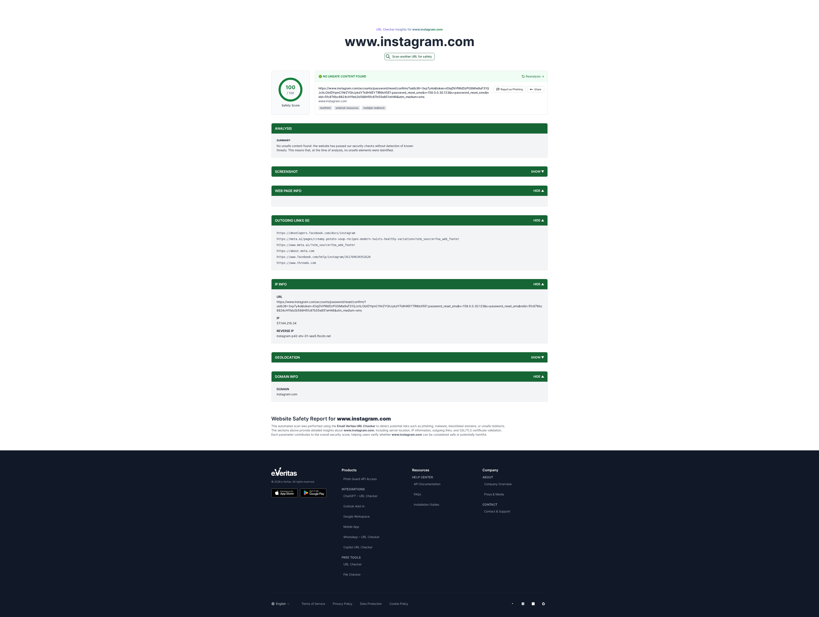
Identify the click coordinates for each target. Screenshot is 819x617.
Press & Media (494, 494)
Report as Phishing (512, 89)
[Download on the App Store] (284, 493)
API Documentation (427, 484)
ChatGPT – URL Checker (360, 496)
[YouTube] (512, 604)
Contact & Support (497, 511)
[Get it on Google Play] (313, 493)
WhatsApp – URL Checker (361, 537)
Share (537, 89)
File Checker (352, 574)
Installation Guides (426, 504)
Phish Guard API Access (360, 479)
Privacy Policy (342, 603)
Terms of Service (313, 603)
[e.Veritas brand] (298, 471)
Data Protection (371, 603)
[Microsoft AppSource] (533, 604)
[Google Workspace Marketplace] (543, 604)
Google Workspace (356, 516)
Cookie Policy (398, 603)
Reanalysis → (535, 76)
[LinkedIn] (523, 604)
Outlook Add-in (353, 506)
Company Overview (498, 484)
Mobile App (351, 526)
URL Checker (352, 564)
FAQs (417, 494)
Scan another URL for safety (412, 56)
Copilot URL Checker (357, 547)
